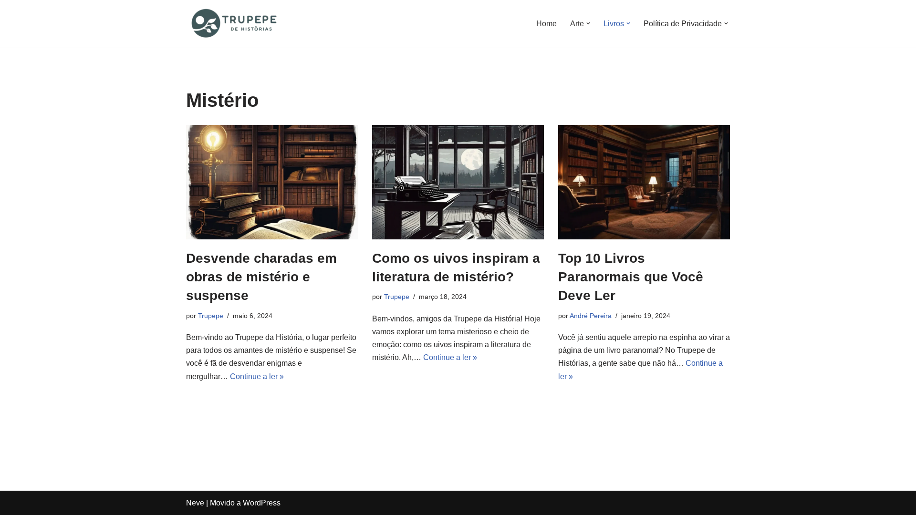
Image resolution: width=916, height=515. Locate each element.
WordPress (262, 503)
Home (546, 24)
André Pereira (591, 315)
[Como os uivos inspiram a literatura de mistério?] (458, 182)
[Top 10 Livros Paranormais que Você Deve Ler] (644, 182)
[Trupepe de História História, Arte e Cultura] (233, 23)
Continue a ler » (257, 376)
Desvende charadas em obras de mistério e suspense (261, 277)
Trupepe (210, 315)
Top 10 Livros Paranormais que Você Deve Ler (630, 277)
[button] (588, 23)
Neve (195, 503)
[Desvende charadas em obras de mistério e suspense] (272, 182)
